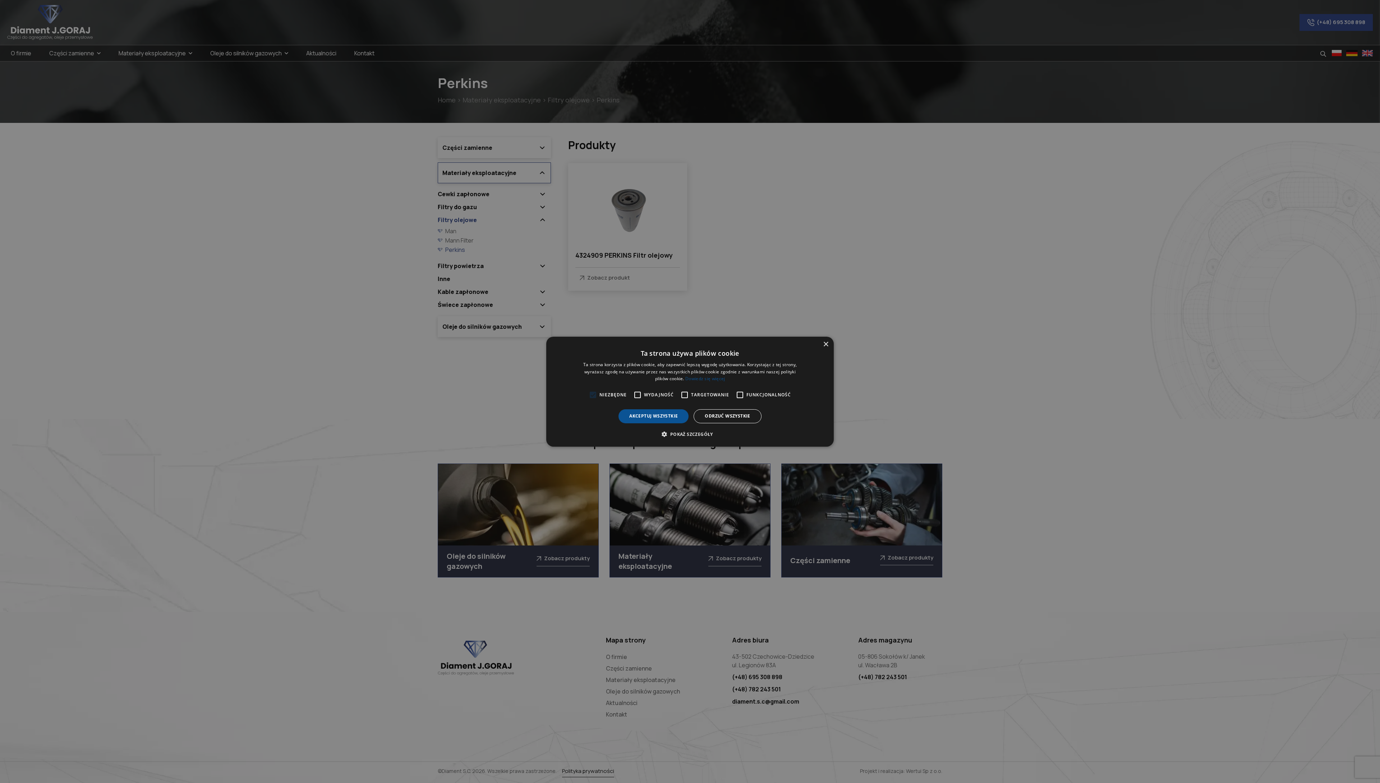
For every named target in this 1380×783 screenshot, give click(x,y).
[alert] (690, 391)
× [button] (825, 344)
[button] (690, 434)
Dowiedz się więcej (705, 379)
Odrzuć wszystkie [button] (727, 416)
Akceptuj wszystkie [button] (653, 416)
